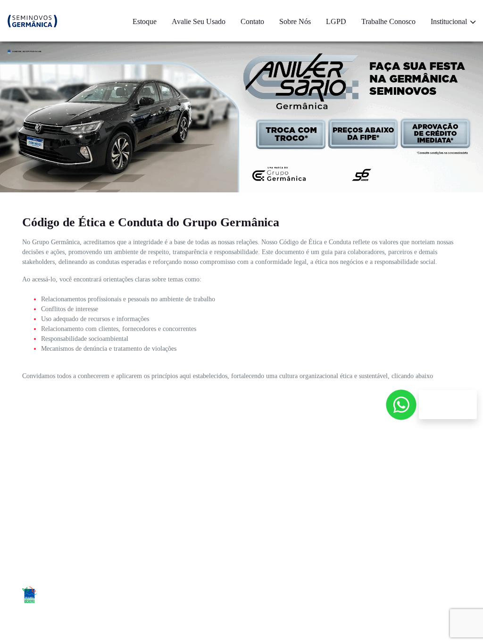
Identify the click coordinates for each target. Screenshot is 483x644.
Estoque (145, 21)
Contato (252, 21)
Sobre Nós (295, 21)
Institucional (450, 21)
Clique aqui (241, 406)
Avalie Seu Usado (198, 21)
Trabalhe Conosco (388, 21)
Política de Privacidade (397, 531)
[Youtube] (450, 596)
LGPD (336, 21)
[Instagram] (429, 596)
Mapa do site (297, 526)
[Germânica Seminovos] (32, 21)
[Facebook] (407, 596)
